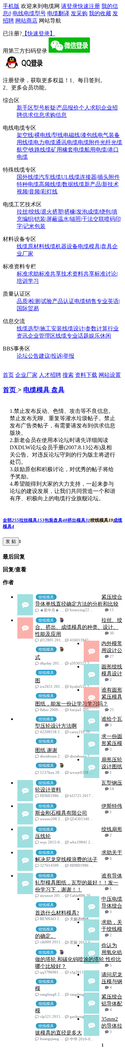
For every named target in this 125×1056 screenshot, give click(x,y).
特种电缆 (28, 184)
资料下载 (86, 375)
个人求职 (90, 108)
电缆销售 (85, 301)
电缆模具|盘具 (95, 246)
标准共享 (50, 274)
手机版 (11, 6)
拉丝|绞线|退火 (34, 212)
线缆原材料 (30, 246)
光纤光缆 (111, 142)
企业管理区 (42, 336)
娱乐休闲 (100, 336)
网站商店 (26, 21)
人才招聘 (50, 375)
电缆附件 (89, 142)
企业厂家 (26, 375)
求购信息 (55, 115)
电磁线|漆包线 (80, 135)
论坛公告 (28, 356)
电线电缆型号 (29, 13)
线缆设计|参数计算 (85, 328)
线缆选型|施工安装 (39, 328)
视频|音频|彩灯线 (37, 191)
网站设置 (110, 375)
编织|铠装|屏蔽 (40, 219)
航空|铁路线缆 (34, 150)
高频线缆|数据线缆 (61, 184)
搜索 (68, 375)
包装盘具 (55, 520)
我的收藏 (100, 13)
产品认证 (63, 301)
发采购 (79, 13)
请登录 (69, 6)
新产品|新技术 (101, 184)
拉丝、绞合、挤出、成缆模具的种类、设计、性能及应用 (78, 627)
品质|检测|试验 (34, 301)
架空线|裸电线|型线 (40, 135)
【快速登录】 (38, 33)
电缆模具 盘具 (44, 389)
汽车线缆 (50, 177)
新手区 (25, 108)
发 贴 (11, 541)
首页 (8, 375)
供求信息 (33, 115)
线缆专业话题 (72, 336)
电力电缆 (44, 142)
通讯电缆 (67, 142)
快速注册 (89, 6)
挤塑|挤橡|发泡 (70, 212)
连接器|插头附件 (100, 177)
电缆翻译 (58, 13)
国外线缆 (28, 177)
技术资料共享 (77, 274)
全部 (11, 520)
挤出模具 (78, 520)
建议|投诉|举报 (56, 356)
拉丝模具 (31, 520)
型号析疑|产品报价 (56, 108)
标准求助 (28, 274)
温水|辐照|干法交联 (81, 219)
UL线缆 (70, 177)
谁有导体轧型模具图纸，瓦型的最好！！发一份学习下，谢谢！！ (78, 882)
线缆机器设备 (61, 246)
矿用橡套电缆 (67, 150)
